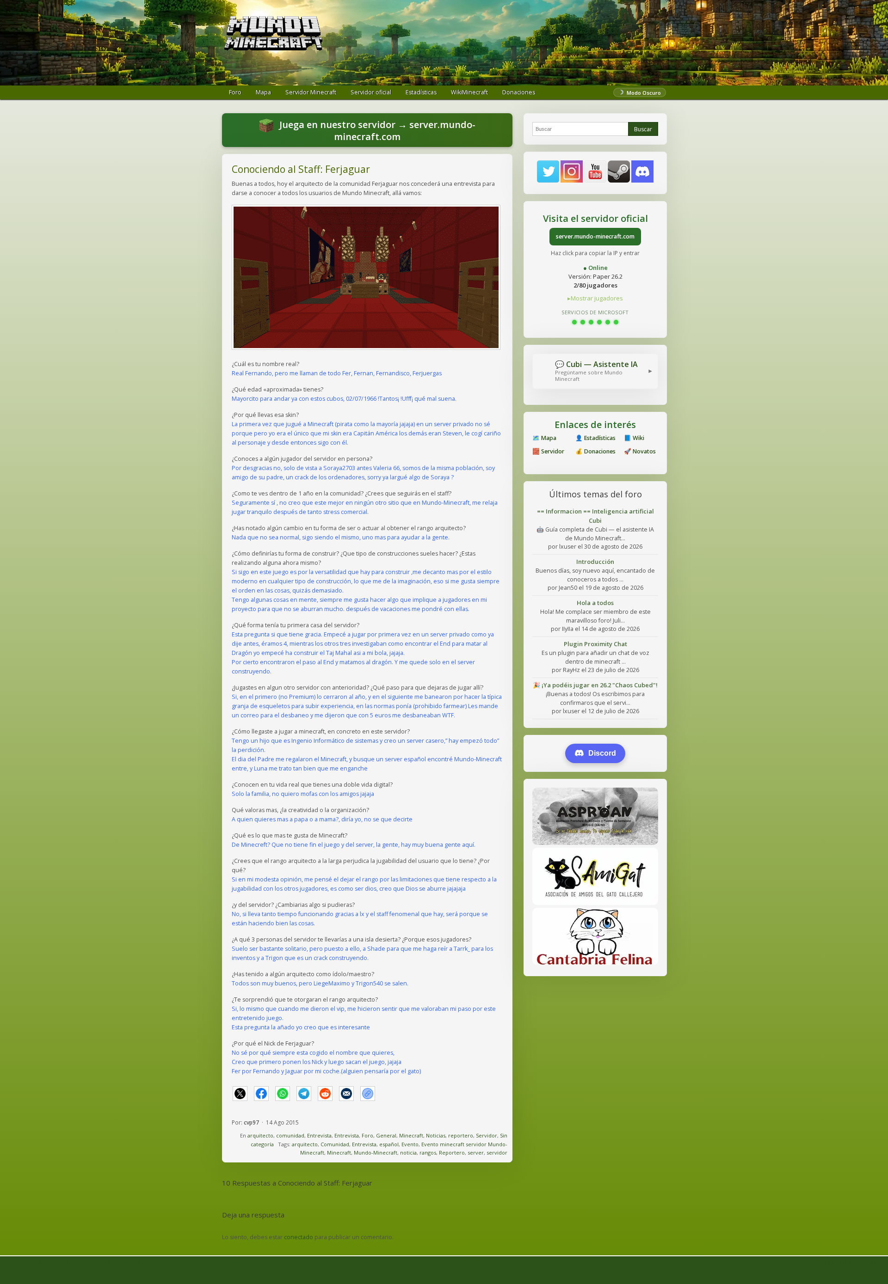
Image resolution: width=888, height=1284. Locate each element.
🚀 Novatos (640, 451)
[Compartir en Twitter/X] (240, 1093)
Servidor (486, 1135)
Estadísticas (421, 92)
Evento (410, 1144)
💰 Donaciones (595, 451)
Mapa (263, 92)
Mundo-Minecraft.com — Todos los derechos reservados (75, 1262)
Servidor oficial (371, 92)
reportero (460, 1135)
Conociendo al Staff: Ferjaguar (301, 169)
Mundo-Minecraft (375, 1152)
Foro (235, 92)
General (386, 1135)
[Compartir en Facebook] (261, 1093)
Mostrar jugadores (597, 298)
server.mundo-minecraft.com (595, 236)
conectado (298, 1237)
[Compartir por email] (346, 1093)
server (476, 1152)
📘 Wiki (634, 438)
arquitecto (260, 1135)
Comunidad (335, 1144)
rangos (427, 1152)
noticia (408, 1152)
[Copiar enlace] (367, 1093)
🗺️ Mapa (544, 438)
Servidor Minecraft (310, 92)
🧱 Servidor (548, 451)
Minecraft (411, 1135)
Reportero (452, 1152)
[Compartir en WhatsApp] (282, 1093)
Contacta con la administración (847, 1262)
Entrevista (319, 1135)
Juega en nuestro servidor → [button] (376, 130)
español (389, 1144)
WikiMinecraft (469, 92)
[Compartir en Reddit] (325, 1093)
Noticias (435, 1135)
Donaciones (518, 92)
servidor (497, 1152)
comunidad (290, 1135)
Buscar (643, 129)
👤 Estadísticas (595, 438)
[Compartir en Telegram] (304, 1093)
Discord (602, 753)
